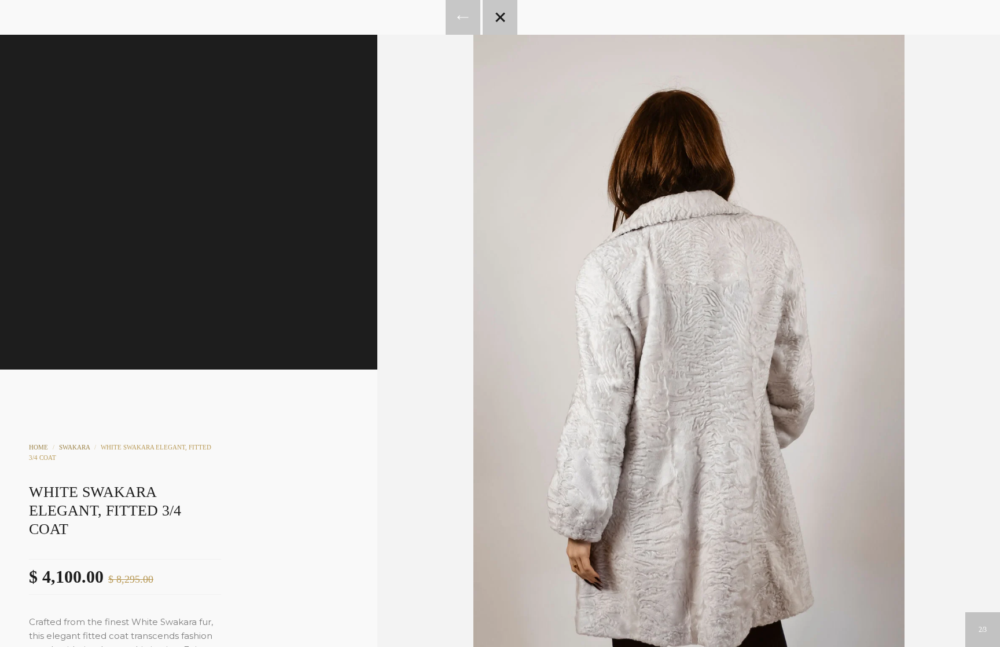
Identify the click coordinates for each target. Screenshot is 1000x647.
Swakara (74, 447)
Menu (453, 107)
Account (484, 107)
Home (38, 447)
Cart (546, 107)
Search (515, 107)
